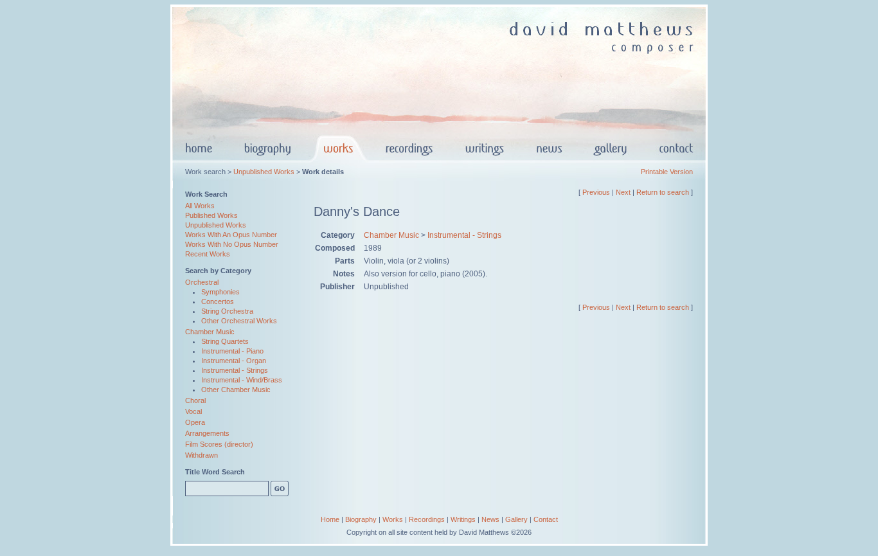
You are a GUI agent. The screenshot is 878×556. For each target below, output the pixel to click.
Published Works (211, 215)
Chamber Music (210, 332)
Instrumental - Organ (233, 360)
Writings (463, 519)
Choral (195, 400)
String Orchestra (227, 311)
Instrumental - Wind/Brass (241, 380)
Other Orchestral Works (239, 321)
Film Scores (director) (219, 444)
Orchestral (202, 282)
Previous (596, 192)
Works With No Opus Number (231, 244)
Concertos (217, 301)
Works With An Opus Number (231, 234)
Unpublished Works (263, 171)
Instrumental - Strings (234, 370)
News (490, 519)
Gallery (516, 519)
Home (330, 519)
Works (392, 519)
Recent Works (207, 254)
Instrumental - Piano (232, 351)
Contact (545, 519)
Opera (195, 422)
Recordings (427, 519)
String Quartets (225, 341)
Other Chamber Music (236, 389)
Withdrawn (201, 455)
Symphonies (220, 292)
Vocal (193, 411)
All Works (200, 206)
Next (623, 192)
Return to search (662, 192)
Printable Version (667, 171)
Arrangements (207, 433)
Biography (361, 519)
